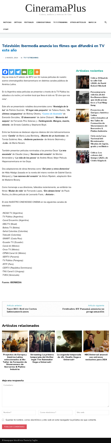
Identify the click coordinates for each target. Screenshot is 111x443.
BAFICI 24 (92, 22)
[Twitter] (11, 72)
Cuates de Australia (52, 113)
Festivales (29, 22)
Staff (5, 29)
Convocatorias (43, 22)
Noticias (7, 22)
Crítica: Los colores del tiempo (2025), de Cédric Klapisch (99, 156)
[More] (37, 72)
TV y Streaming (60, 22)
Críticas (18, 22)
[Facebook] (5, 72)
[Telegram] (18, 72)
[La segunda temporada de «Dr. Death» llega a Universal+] (69, 341)
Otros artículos (78, 22)
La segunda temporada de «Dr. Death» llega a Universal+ (69, 357)
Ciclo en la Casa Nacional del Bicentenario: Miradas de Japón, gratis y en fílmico (100, 141)
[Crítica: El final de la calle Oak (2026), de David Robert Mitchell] (82, 82)
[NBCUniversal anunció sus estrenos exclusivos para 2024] (96, 341)
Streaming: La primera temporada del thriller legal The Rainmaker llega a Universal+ (42, 358)
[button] (105, 22)
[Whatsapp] (31, 72)
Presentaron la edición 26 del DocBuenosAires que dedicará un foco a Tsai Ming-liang (99, 98)
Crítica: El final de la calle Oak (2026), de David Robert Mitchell (99, 82)
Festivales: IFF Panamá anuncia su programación (83, 310)
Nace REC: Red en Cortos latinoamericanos (22, 310)
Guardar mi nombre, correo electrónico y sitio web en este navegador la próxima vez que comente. (51, 420)
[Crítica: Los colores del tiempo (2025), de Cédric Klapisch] (82, 156)
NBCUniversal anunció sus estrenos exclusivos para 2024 (96, 357)
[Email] (24, 72)
